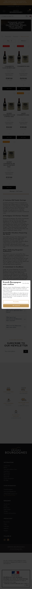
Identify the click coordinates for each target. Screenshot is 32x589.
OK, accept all (16, 305)
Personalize (16, 301)
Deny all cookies (25, 283)
